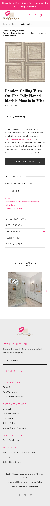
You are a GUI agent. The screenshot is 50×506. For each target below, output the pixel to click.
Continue (11, 371)
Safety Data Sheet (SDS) (16, 208)
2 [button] (16, 309)
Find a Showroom (11, 413)
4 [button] (25, 309)
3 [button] (20, 309)
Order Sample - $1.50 (22, 161)
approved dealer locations (18, 139)
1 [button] (12, 309)
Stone (14, 24)
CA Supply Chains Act (13, 396)
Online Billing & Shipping (14, 428)
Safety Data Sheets (12, 462)
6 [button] (33, 309)
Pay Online (8, 418)
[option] (25, 289)
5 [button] (29, 309)
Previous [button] (4, 289)
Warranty (7, 457)
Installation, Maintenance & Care (19, 452)
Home (5, 24)
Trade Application (11, 440)
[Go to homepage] (11, 15)
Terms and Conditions (17, 482)
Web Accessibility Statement (24, 486)
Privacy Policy (35, 482)
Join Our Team (10, 392)
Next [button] (45, 289)
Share (41, 33)
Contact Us (8, 409)
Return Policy (9, 423)
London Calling (26, 24)
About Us (7, 387)
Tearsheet (31, 33)
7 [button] (37, 309)
